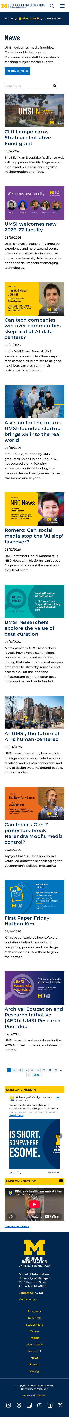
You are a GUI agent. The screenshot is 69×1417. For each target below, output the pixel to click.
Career (34, 1331)
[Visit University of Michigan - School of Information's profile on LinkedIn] (12, 1098)
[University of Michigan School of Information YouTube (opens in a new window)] (39, 1406)
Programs (34, 1311)
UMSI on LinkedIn (21, 1090)
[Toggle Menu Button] (62, 6)
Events (34, 1364)
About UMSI (34, 1344)
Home (9, 18)
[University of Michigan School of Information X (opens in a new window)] (60, 1406)
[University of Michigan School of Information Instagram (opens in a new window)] (8, 1406)
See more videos (17, 1226)
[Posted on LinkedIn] (58, 1099)
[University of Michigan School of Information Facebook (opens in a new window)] (50, 1406)
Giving (34, 1371)
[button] (9, 1135)
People (34, 1337)
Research (34, 1318)
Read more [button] (16, 1115)
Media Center (17, 71)
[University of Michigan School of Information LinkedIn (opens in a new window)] (29, 1406)
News (34, 1357)
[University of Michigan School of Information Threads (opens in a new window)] (18, 1406)
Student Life (34, 1324)
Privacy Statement (34, 1395)
